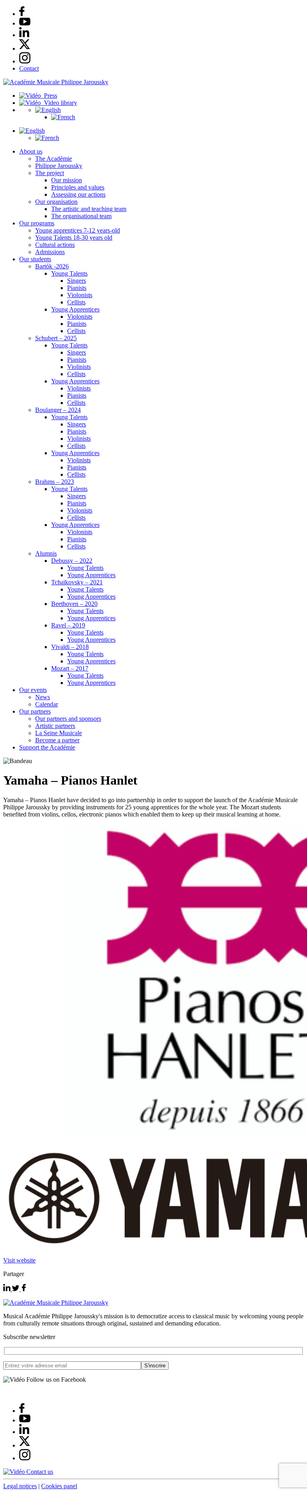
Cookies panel (59, 1486)
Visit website (19, 1260)
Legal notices (20, 1486)
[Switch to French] (63, 117)
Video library (59, 102)
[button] (48, 110)
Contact (29, 68)
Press (49, 95)
